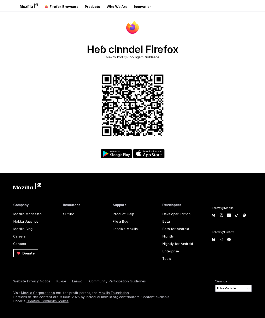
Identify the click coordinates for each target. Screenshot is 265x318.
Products (92, 7)
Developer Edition (176, 214)
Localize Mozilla (125, 229)
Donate (28, 253)
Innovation (143, 7)
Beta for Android (175, 229)
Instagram (221, 215)
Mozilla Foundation (114, 293)
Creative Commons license (47, 301)
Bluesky (213, 215)
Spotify (244, 215)
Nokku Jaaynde (25, 221)
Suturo (68, 214)
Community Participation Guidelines (117, 281)
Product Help (123, 214)
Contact (19, 244)
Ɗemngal (221, 281)
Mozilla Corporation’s (38, 293)
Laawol (77, 281)
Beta (166, 221)
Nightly (168, 236)
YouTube (229, 239)
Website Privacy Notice (31, 281)
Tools (166, 259)
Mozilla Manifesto (27, 214)
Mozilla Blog (23, 229)
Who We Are (117, 7)
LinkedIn (229, 215)
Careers (19, 236)
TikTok (236, 215)
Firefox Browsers (64, 7)
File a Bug (120, 221)
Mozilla (27, 186)
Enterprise (170, 251)
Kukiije (61, 281)
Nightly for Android (177, 244)
